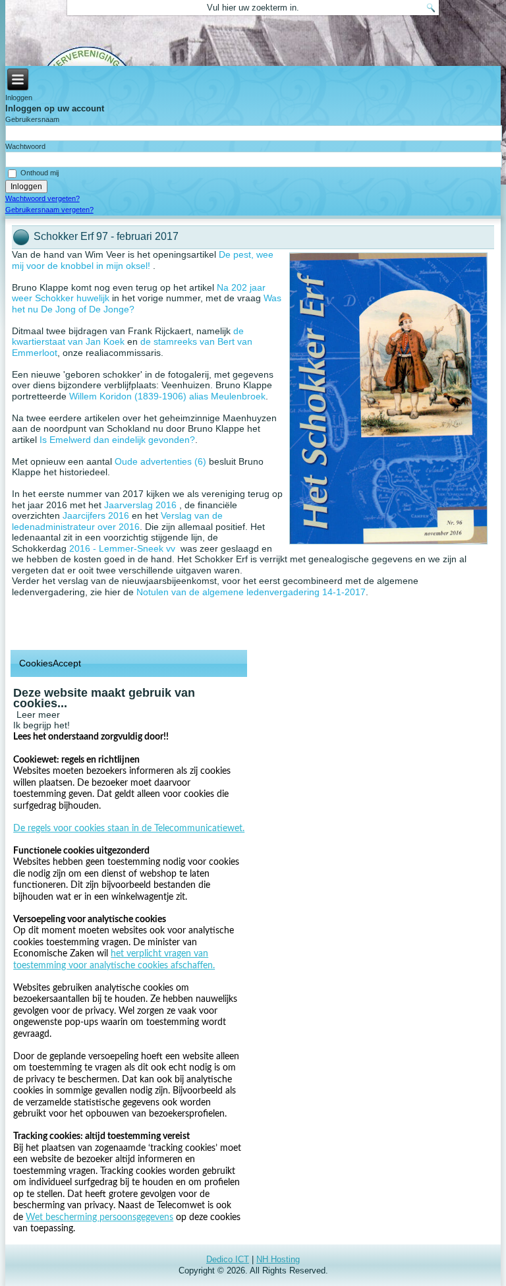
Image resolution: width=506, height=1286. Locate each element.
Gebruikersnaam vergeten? (49, 210)
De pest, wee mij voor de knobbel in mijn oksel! (142, 260)
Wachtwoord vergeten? (42, 198)
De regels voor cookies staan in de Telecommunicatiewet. (128, 828)
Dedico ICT (227, 1259)
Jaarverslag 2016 (141, 505)
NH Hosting (278, 1259)
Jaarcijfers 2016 (96, 515)
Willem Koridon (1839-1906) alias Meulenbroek (167, 396)
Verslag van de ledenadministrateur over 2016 (117, 521)
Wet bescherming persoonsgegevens (99, 1217)
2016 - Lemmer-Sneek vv (122, 548)
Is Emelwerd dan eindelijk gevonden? (117, 439)
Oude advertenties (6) (160, 461)
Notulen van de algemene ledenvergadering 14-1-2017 (251, 592)
